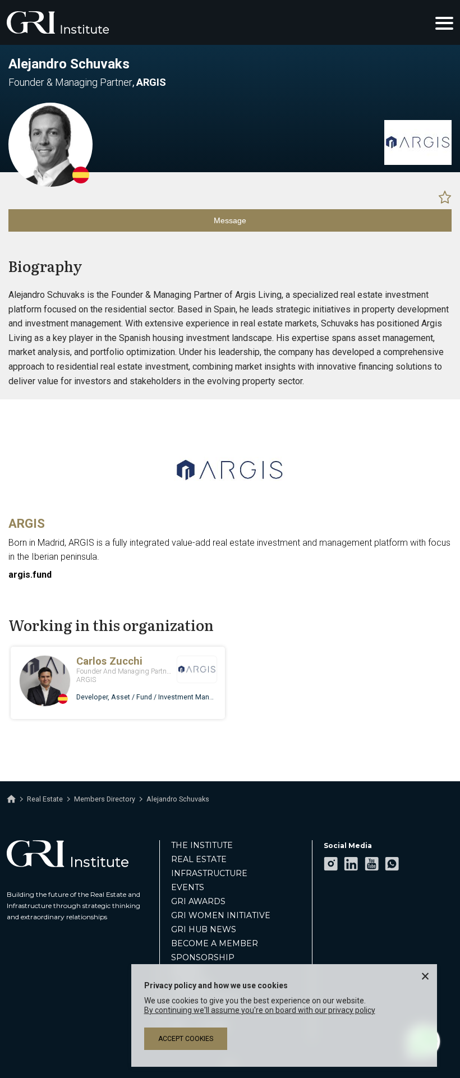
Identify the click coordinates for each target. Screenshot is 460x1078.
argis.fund (30, 574)
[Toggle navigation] (444, 22)
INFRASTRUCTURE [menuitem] (209, 873)
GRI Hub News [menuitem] (203, 929)
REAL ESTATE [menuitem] (199, 859)
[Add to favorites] (445, 197)
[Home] (11, 799)
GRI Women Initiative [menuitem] (220, 915)
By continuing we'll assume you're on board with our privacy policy (259, 1010)
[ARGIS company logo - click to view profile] (230, 504)
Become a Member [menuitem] (214, 943)
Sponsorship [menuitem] (202, 957)
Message (230, 220)
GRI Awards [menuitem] (198, 901)
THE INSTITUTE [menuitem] (202, 845)
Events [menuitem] (187, 887)
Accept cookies (185, 1039)
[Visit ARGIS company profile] (418, 162)
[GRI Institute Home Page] (58, 22)
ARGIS (26, 524)
